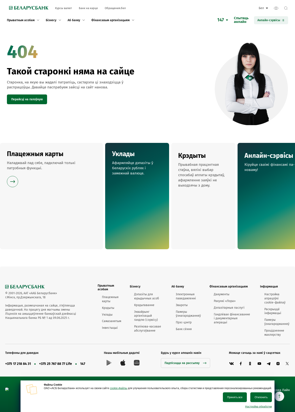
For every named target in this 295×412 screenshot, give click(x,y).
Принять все (235, 397)
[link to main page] (27, 8)
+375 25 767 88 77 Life (55, 364)
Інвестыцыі (110, 328)
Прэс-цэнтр (184, 322)
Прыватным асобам (106, 287)
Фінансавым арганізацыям (228, 286)
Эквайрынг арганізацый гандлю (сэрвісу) (146, 316)
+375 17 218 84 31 (18, 364)
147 (82, 364)
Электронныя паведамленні (186, 296)
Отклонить (261, 397)
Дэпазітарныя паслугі (229, 308)
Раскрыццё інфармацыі (272, 311)
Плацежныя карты (110, 299)
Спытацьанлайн (241, 20)
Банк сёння (184, 329)
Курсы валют (63, 8)
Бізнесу (135, 286)
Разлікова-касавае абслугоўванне (147, 328)
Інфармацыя (269, 286)
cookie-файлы (118, 388)
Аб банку (177, 286)
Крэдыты (108, 308)
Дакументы (221, 294)
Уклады (107, 314)
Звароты (182, 305)
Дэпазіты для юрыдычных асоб (146, 296)
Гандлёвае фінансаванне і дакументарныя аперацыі (232, 318)
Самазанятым (111, 321)
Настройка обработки (258, 406)
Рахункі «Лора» (225, 301)
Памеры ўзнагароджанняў (188, 314)
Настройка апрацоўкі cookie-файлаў (274, 298)
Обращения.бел (115, 8)
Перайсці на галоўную (27, 99)
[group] (51, 196)
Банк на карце (88, 8)
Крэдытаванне (144, 305)
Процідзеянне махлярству (274, 333)
